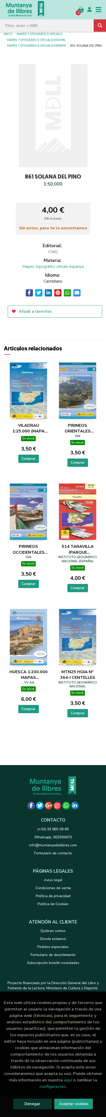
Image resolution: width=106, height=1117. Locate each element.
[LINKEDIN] (75, 805)
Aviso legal (53, 880)
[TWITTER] (40, 805)
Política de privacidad (53, 896)
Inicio (8, 33)
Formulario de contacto (53, 853)
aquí (68, 1080)
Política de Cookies (53, 904)
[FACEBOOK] (31, 805)
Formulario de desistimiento (53, 954)
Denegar (32, 1103)
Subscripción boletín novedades (53, 962)
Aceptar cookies (74, 1103)
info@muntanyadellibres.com (53, 845)
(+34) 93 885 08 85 (53, 829)
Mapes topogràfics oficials (39, 33)
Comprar (29, 458)
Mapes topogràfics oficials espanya (36, 45)
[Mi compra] (81, 9)
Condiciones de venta (53, 888)
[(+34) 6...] (66, 805)
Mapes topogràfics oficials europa (36, 39)
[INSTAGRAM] (57, 805)
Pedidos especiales (53, 946)
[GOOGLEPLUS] (48, 805)
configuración (52, 1086)
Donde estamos (53, 938)
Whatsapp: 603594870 (53, 837)
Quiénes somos (53, 930)
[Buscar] (100, 25)
